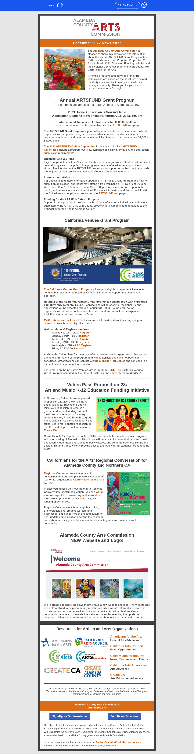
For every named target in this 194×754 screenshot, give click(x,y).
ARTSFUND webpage (126, 125)
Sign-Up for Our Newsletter (69, 716)
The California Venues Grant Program (68, 289)
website (78, 617)
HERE (111, 369)
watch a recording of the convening (74, 493)
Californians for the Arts (59, 320)
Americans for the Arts (126, 636)
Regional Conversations (59, 473)
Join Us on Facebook (124, 716)
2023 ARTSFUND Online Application (72, 146)
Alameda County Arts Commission (115, 50)
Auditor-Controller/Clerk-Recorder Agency (119, 742)
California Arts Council (126, 646)
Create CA (50, 430)
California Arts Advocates (128, 665)
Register (85, 332)
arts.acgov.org (97, 707)
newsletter (111, 745)
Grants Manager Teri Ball (106, 360)
